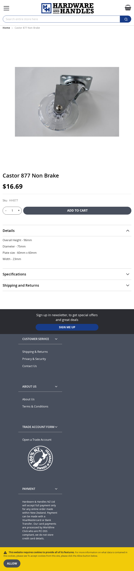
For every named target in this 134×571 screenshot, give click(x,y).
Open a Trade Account (36, 440)
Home (6, 27)
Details (9, 230)
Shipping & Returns (35, 352)
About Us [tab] (29, 386)
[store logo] (67, 8)
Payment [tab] (28, 489)
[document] (67, 559)
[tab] (67, 230)
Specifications (14, 274)
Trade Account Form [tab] (38, 427)
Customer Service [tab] (35, 339)
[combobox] (61, 19)
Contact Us (29, 366)
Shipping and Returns (21, 285)
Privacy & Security (34, 359)
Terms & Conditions (35, 406)
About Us (28, 399)
